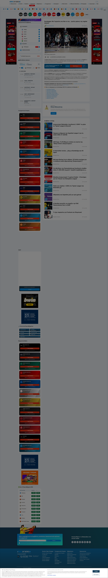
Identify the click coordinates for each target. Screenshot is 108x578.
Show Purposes (96, 574)
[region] (54, 573)
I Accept (96, 571)
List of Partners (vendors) (51, 575)
